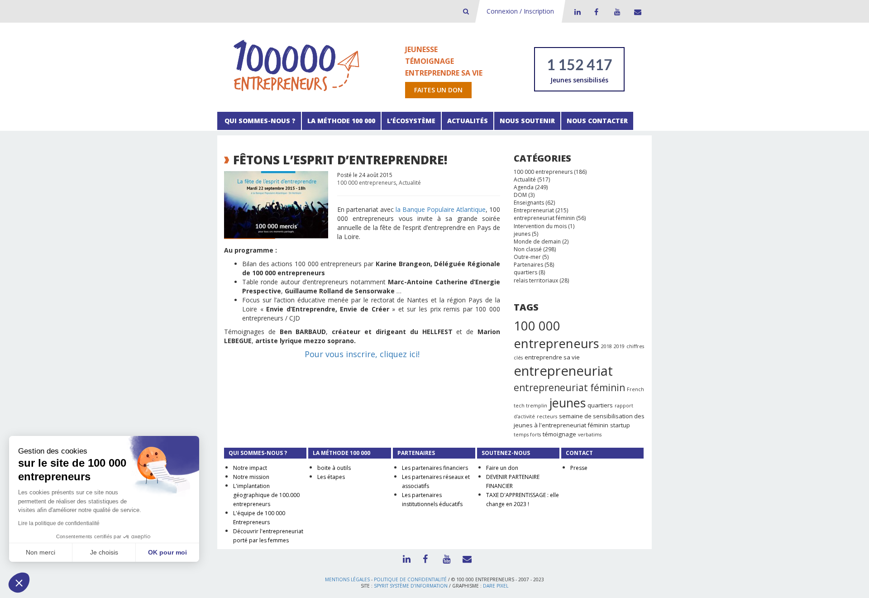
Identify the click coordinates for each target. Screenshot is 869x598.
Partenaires (528, 264)
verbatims (590, 434)
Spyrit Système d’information (411, 586)
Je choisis (104, 552)
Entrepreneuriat (534, 210)
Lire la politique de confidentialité (59, 523)
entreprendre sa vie (552, 357)
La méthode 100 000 (341, 120)
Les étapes (331, 477)
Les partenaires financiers (435, 468)
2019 (619, 346)
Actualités (467, 120)
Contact (636, 12)
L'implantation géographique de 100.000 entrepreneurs (266, 495)
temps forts (527, 434)
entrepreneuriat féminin (544, 218)
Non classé (528, 249)
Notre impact (250, 468)
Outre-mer (527, 257)
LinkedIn (576, 12)
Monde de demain (537, 241)
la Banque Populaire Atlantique (441, 209)
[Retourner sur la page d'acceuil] (296, 65)
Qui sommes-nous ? (259, 120)
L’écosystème (411, 120)
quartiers (525, 272)
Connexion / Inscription (520, 11)
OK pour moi (167, 552)
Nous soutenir (527, 120)
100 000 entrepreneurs (366, 183)
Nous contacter (597, 120)
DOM (520, 195)
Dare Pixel (495, 586)
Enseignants (529, 202)
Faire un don (502, 468)
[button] (19, 582)
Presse (578, 468)
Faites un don (438, 90)
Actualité (410, 183)
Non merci (40, 552)
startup (620, 425)
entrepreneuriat (563, 371)
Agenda (524, 187)
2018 (606, 346)
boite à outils (334, 468)
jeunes (522, 234)
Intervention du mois (540, 226)
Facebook (596, 12)
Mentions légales (347, 579)
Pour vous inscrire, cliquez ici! (362, 354)
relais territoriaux (536, 280)
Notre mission (251, 477)
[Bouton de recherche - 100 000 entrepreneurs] (466, 11)
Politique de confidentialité (410, 579)
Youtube (616, 12)
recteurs (547, 416)
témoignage (559, 434)
